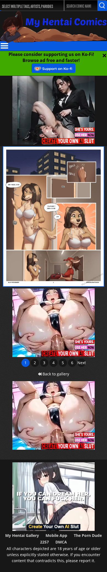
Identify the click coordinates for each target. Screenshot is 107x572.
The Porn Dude (88, 535)
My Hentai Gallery (22, 535)
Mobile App (56, 535)
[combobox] (29, 5)
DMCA (61, 542)
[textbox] (30, 5)
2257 (44, 542)
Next (81, 362)
